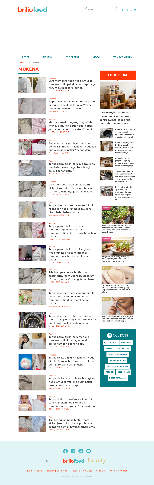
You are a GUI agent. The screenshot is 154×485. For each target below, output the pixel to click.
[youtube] (135, 9)
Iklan (29, 470)
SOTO (109, 349)
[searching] (115, 9)
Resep (25, 57)
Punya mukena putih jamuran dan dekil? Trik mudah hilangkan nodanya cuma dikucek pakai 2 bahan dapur (72, 147)
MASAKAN (126, 343)
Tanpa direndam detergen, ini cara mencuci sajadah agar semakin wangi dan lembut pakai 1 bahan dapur (72, 319)
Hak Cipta (87, 470)
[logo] (32, 9)
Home (21, 63)
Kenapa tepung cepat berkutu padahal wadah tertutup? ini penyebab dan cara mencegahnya (125, 147)
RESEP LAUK (124, 372)
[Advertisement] (77, 37)
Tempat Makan (122, 57)
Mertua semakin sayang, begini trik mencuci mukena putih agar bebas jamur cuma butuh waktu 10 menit (71, 126)
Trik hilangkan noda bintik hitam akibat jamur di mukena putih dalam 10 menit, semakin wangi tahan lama (71, 276)
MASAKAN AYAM (118, 360)
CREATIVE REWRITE (117, 354)
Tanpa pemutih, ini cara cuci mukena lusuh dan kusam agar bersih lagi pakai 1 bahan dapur (72, 167)
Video (96, 57)
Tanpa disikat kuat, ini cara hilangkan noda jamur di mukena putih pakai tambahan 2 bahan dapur (72, 382)
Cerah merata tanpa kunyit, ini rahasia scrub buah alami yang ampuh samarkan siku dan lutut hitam (116, 288)
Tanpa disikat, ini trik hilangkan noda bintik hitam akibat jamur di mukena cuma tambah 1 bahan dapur (71, 361)
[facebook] (123, 9)
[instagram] (127, 9)
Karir (112, 470)
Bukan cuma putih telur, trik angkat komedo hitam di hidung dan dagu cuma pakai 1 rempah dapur (117, 318)
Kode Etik (101, 470)
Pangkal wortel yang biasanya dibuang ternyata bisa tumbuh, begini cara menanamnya (115, 259)
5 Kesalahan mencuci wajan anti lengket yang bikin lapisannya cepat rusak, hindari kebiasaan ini (125, 176)
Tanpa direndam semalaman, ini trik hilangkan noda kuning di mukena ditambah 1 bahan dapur (71, 209)
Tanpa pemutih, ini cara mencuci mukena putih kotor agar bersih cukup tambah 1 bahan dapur (69, 340)
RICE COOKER (122, 349)
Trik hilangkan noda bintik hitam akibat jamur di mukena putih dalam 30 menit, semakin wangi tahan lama (72, 423)
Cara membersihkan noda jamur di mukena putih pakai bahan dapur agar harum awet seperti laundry (73, 84)
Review (47, 57)
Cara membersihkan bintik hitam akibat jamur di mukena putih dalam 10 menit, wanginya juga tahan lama (71, 188)
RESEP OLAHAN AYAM (117, 366)
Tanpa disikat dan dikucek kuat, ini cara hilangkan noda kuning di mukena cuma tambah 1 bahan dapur (72, 403)
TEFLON (110, 372)
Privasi (74, 470)
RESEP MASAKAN (117, 378)
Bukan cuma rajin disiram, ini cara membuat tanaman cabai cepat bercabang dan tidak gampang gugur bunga (116, 228)
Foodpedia (72, 57)
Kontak (39, 470)
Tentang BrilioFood (57, 470)
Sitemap (123, 470)
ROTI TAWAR (110, 343)
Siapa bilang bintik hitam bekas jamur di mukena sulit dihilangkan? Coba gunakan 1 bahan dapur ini (72, 105)
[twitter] (131, 9)
